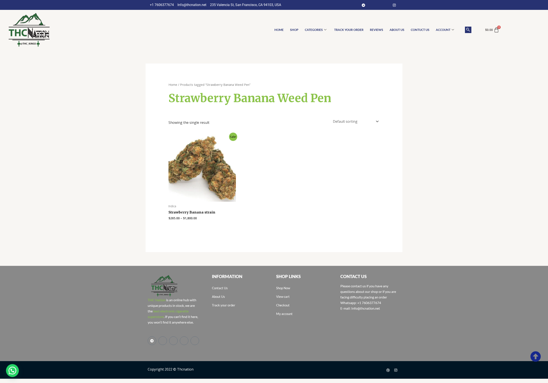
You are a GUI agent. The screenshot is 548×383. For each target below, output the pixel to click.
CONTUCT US (420, 30)
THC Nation (156, 300)
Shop (294, 30)
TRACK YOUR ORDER (348, 30)
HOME (279, 30)
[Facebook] (371, 5)
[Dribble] (388, 370)
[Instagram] (394, 5)
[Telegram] (363, 5)
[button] (468, 30)
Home (172, 84)
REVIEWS (376, 30)
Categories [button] (314, 30)
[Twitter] (379, 5)
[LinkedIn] (386, 5)
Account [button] (443, 30)
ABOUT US (397, 30)
